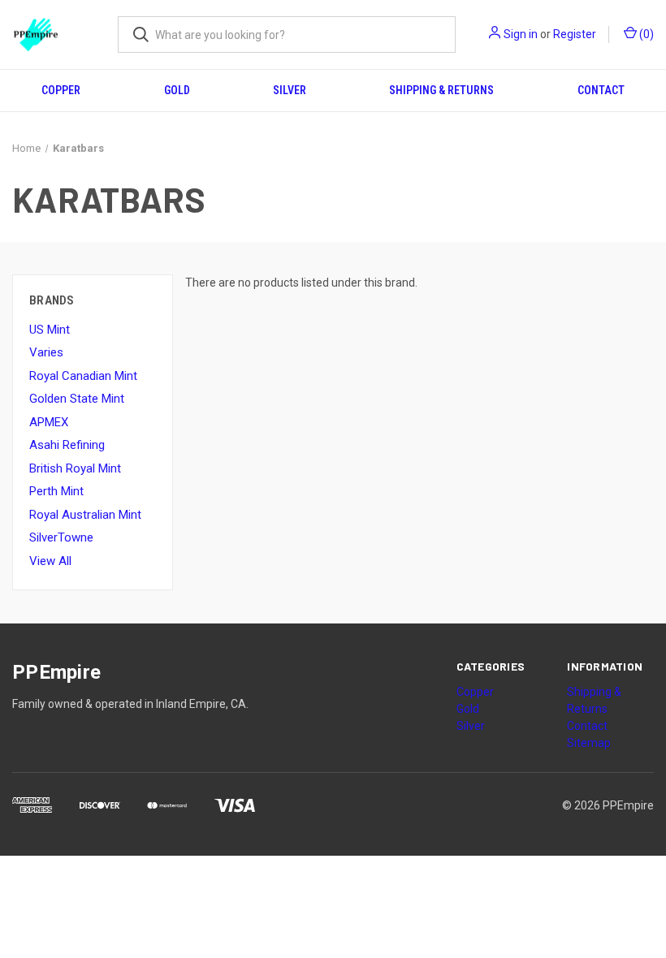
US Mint (49, 329)
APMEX (48, 422)
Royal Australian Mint (85, 514)
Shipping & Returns (441, 90)
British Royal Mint (75, 468)
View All (50, 561)
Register (574, 34)
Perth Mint (56, 491)
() (645, 34)
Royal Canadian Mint (83, 376)
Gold (177, 90)
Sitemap (589, 742)
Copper (60, 90)
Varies (46, 352)
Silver (289, 90)
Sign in (521, 34)
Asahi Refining (67, 445)
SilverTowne (61, 537)
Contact (601, 90)
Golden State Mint (76, 398)
